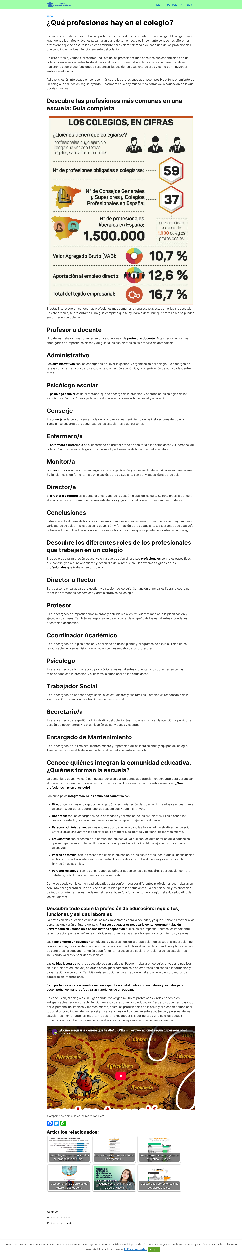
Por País (172, 4)
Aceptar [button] (154, 1249)
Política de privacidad (60, 1223)
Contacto (52, 1211)
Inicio (157, 4)
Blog (189, 4)
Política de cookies (58, 1217)
